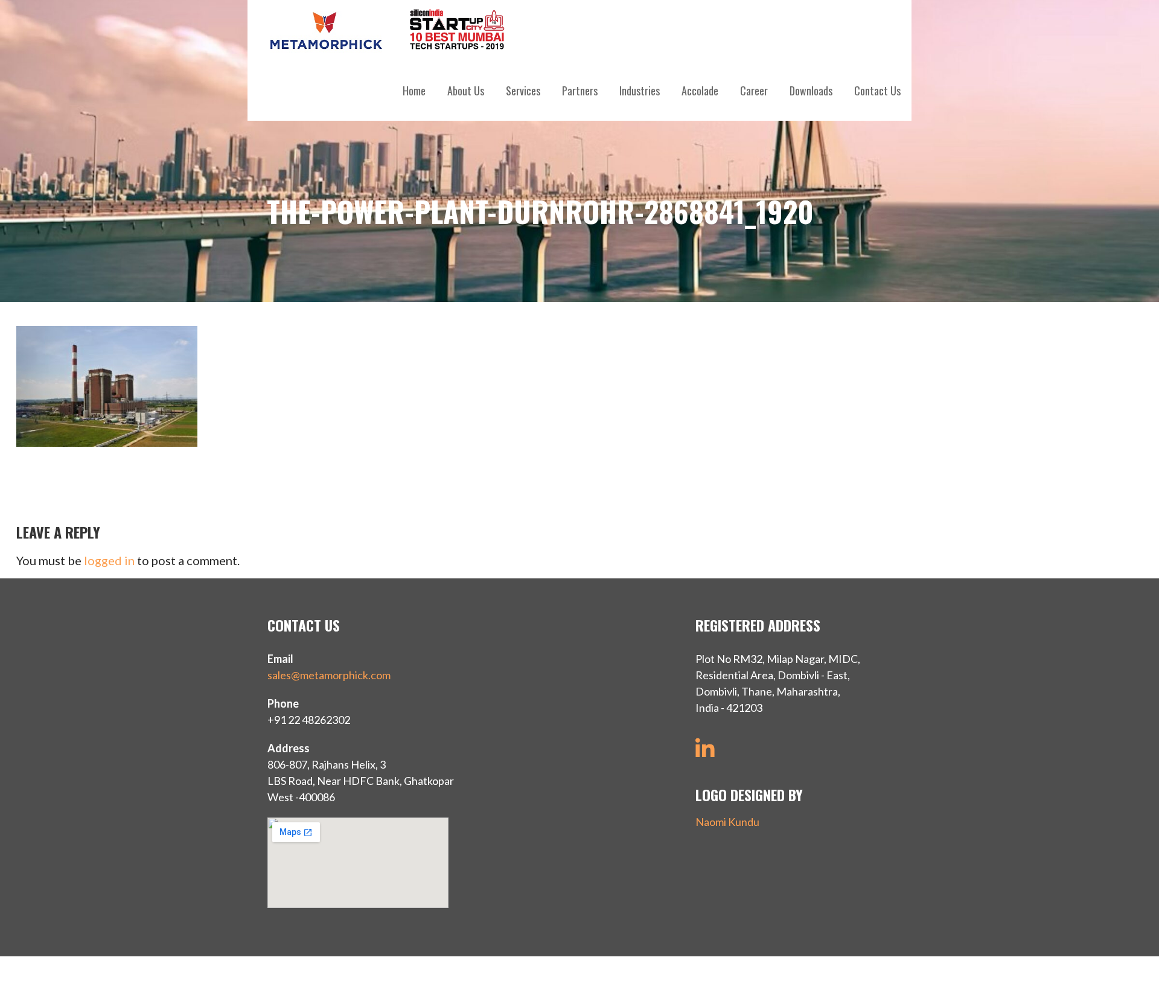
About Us (465, 90)
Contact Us (877, 90)
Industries (639, 90)
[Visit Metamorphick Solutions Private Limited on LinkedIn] (705, 753)
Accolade (700, 90)
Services (523, 90)
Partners (580, 90)
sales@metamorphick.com (329, 675)
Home (414, 90)
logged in (109, 560)
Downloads (811, 90)
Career (754, 90)
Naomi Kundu (727, 821)
